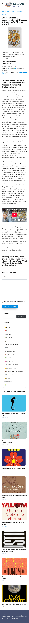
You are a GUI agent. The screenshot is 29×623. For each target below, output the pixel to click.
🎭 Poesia (7, 378)
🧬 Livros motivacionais (11, 375)
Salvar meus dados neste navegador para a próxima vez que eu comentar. (14, 302)
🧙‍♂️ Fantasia (7, 334)
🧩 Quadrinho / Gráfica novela (13, 385)
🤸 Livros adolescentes (11, 364)
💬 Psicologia (8, 381)
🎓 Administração (9, 351)
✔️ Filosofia (7, 347)
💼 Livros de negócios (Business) (13, 371)
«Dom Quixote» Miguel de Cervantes (14, 604)
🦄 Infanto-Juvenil (9, 361)
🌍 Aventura (8, 337)
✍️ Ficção (7, 327)
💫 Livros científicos (10, 368)
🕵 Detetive (7, 341)
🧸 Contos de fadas (10, 354)
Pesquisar (6, 313)
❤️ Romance (8, 331)
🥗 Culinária (7, 358)
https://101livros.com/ (13, 618)
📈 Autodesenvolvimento (11, 344)
